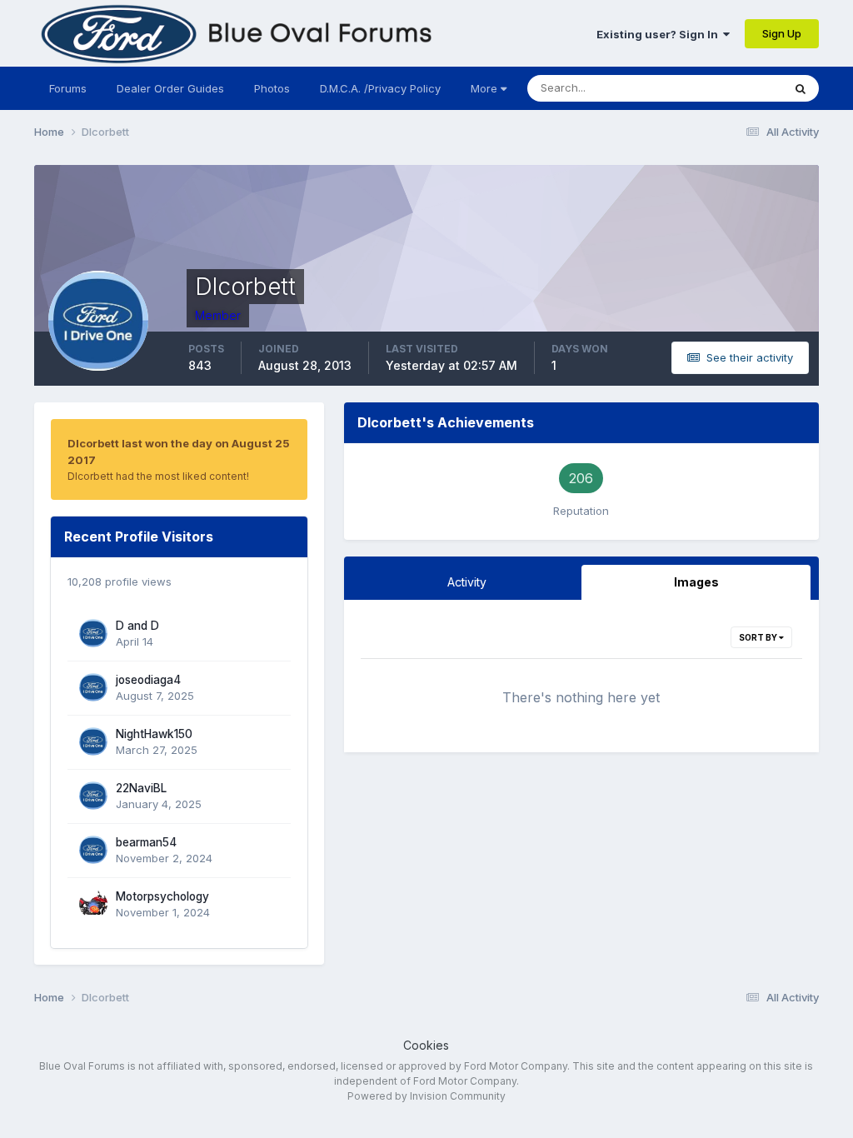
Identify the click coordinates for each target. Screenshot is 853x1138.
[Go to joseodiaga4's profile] (93, 687)
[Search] (800, 88)
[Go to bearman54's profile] (93, 850)
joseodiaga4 (148, 679)
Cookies (426, 1045)
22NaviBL (141, 788)
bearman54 (146, 842)
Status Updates (722, 88)
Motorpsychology (162, 896)
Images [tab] (696, 582)
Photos (272, 88)
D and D (137, 625)
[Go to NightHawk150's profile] (93, 741)
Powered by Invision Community (426, 1096)
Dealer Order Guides (170, 88)
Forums (68, 88)
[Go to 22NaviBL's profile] (93, 795)
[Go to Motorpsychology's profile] (93, 904)
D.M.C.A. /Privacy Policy (380, 88)
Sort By (759, 637)
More (484, 88)
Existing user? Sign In (659, 34)
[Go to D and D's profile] (93, 633)
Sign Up (781, 33)
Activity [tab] (466, 582)
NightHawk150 (154, 734)
